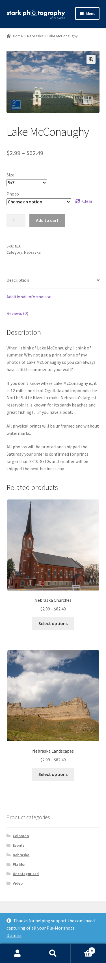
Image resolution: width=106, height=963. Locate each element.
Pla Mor (19, 864)
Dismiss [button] (14, 935)
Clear (87, 201)
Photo (13, 194)
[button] (91, 59)
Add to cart (47, 220)
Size (10, 175)
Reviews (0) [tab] (17, 313)
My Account (17, 953)
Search (53, 953)
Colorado (21, 835)
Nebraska (35, 35)
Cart (82, 948)
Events (19, 845)
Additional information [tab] (29, 296)
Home (18, 35)
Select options (53, 623)
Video (18, 883)
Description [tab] (18, 280)
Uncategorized (26, 873)
